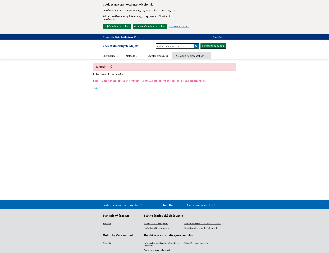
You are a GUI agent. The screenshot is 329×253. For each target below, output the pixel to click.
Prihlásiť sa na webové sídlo (196, 243)
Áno (165, 205)
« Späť (96, 87)
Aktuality (107, 243)
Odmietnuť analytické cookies (149, 26)
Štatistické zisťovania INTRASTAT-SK (200, 228)
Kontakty (107, 223)
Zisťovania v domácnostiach (190, 55)
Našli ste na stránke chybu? (201, 205)
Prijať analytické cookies (116, 26)
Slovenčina (218, 37)
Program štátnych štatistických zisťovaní (202, 223)
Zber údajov (109, 55)
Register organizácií (158, 55)
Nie (171, 205)
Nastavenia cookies (179, 26)
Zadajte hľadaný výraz (168, 46)
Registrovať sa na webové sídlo (157, 250)
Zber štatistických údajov (120, 46)
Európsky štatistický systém (156, 228)
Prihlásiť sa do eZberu (213, 45)
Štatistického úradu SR (126, 37)
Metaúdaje (131, 55)
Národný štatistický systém (156, 223)
